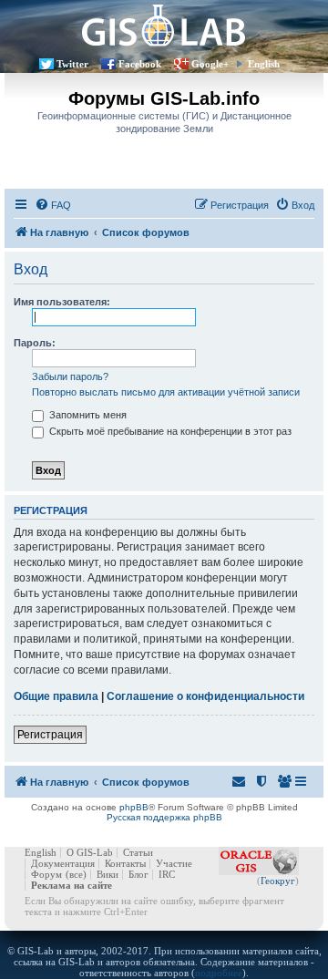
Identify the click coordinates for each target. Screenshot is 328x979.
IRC (167, 874)
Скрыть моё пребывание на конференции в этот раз (169, 431)
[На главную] (164, 25)
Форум (46, 874)
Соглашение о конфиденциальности (205, 696)
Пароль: (35, 342)
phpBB (134, 807)
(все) (76, 874)
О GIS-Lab (90, 852)
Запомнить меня (86, 414)
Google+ (210, 63)
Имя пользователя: (62, 301)
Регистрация (50, 734)
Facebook (139, 63)
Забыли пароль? (70, 376)
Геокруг (278, 880)
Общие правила (56, 696)
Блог (138, 874)
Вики (107, 874)
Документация (63, 863)
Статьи (138, 852)
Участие (174, 863)
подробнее (218, 972)
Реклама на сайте (71, 885)
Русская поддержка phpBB (164, 817)
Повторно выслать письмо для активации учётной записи (166, 391)
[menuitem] (53, 205)
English (264, 63)
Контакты (125, 863)
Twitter (72, 63)
